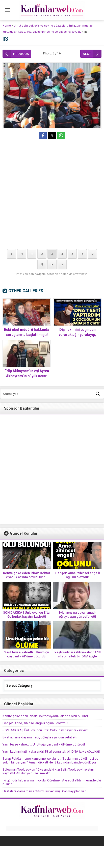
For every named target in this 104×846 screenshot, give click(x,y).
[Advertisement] (52, 195)
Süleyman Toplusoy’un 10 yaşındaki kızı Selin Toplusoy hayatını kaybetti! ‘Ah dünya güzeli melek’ (48, 771)
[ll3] (52, 95)
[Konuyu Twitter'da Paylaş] (52, 135)
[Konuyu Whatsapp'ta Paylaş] (61, 135)
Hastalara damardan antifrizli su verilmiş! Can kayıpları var (44, 791)
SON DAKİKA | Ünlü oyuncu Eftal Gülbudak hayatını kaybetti (26, 614)
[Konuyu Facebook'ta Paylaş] (43, 135)
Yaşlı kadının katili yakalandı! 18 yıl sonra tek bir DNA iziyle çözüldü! (77, 656)
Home (7, 25)
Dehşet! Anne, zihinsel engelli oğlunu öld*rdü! (77, 575)
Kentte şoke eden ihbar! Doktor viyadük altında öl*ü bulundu (26, 575)
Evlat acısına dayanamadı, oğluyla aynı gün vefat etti (77, 614)
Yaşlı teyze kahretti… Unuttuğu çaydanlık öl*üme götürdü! (26, 654)
